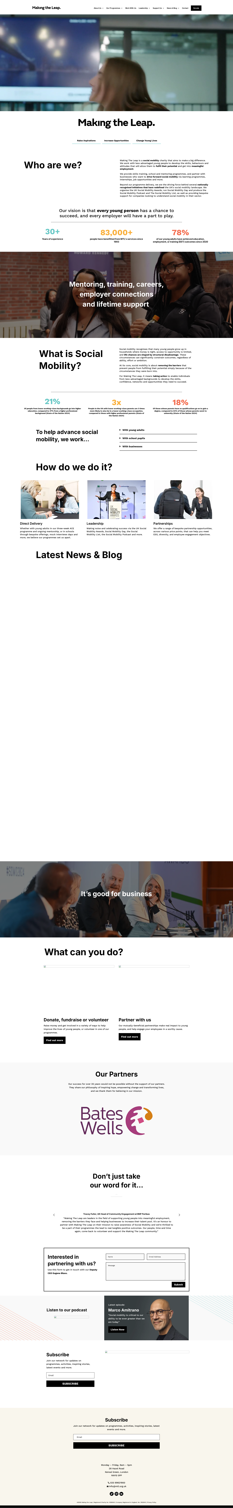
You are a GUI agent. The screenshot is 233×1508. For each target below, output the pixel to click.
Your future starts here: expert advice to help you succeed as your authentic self (65, 691)
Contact (185, 8)
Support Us (157, 8)
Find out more (54, 1040)
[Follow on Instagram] (116, 1494)
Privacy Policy (151, 1502)
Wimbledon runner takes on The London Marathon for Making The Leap (60, 841)
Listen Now (117, 1329)
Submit (178, 1284)
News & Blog (172, 8)
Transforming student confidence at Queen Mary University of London (59, 825)
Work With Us (130, 8)
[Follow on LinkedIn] (121, 1494)
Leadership (143, 8)
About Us (97, 8)
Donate (196, 8)
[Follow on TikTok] (112, 1494)
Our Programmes (113, 8)
